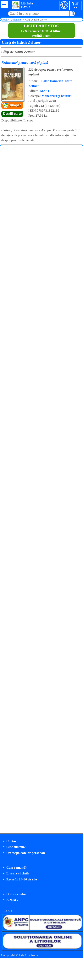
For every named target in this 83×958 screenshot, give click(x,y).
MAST (44, 91)
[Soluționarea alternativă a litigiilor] (42, 930)
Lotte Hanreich (52, 81)
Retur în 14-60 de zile (21, 879)
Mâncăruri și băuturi (57, 96)
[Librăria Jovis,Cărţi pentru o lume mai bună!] (15, 5)
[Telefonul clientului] (64, 5)
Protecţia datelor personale (26, 853)
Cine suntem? (16, 847)
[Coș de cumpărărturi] (76, 5)
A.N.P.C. (12, 900)
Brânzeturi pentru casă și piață (24, 63)
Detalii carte (12, 113)
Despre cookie (16, 894)
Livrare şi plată (17, 873)
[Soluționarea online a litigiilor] (42, 949)
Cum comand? (16, 867)
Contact (12, 841)
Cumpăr (15, 105)
